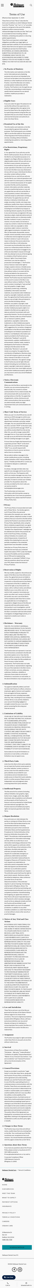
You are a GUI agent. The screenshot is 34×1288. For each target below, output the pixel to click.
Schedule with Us (17, 1247)
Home (4, 1185)
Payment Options (10, 1202)
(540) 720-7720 (7, 1239)
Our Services (8, 1189)
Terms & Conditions (11, 1217)
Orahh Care (7, 1226)
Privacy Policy (9, 1213)
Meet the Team (8, 1193)
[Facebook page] (14, 1269)
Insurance (7, 1206)
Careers (5, 1221)
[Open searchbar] (31, 5)
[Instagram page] (20, 1269)
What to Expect (9, 1197)
